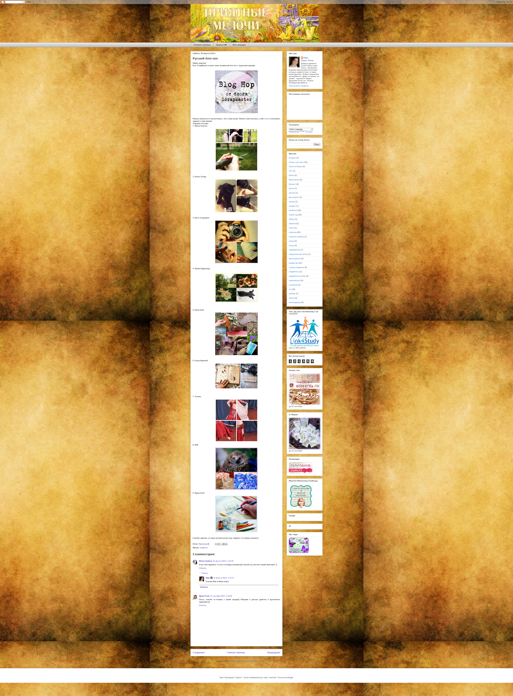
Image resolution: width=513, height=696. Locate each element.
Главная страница (201, 45)
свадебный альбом (297, 276)
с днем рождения (296, 267)
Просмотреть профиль (299, 86)
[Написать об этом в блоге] (218, 544)
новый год (293, 215)
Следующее (199, 652)
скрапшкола (294, 280)
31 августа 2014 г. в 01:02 (223, 561)
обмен (291, 219)
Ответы (205, 573)
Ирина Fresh (204, 596)
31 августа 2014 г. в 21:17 (223, 578)
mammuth (273, 677)
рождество (293, 263)
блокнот (292, 184)
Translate (309, 132)
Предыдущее (273, 652)
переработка (294, 250)
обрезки (292, 223)
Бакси (291, 175)
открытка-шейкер (296, 237)
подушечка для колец (298, 254)
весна (291, 188)
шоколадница (295, 302)
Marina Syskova (205, 561)
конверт (292, 206)
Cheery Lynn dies (296, 162)
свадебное (293, 272)
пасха (291, 245)
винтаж (292, 193)
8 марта (292, 158)
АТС (290, 171)
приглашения (295, 258)
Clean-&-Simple (295, 166)
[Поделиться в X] (221, 544)
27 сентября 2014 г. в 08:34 (221, 596)
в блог (266, 119)
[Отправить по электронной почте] (216, 544)
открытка (293, 232)
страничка (293, 285)
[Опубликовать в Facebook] (223, 544)
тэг (290, 289)
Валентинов (294, 180)
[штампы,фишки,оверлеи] (290, 526)
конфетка (203, 548)
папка (291, 241)
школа (291, 298)
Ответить (203, 568)
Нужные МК (221, 45)
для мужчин (294, 197)
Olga (207, 578)
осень (291, 228)
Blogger (290, 677)
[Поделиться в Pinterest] (226, 544)
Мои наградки (239, 45)
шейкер (292, 293)
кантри (292, 202)
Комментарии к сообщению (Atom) (243, 661)
